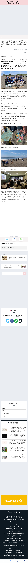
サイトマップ (15, 521)
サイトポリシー (21, 517)
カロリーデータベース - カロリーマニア (14, 550)
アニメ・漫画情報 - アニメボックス (14, 529)
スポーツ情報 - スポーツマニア (14, 535)
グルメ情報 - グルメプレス (14, 526)
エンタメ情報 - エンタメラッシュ (14, 528)
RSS (20, 323)
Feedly (16, 323)
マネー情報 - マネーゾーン (14, 536)
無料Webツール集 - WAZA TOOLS (14, 554)
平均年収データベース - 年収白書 (14, 552)
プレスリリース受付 (19, 519)
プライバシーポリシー (10, 517)
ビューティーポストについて (14, 516)
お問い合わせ (9, 519)
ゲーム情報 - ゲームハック (14, 531)
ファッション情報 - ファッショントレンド (14, 533)
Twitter (8, 323)
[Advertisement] (14, 20)
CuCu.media (6, 413)
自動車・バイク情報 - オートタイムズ (14, 540)
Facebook (12, 323)
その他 (3, 416)
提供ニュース (5, 410)
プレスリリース (11, 243)
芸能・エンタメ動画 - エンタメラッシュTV (14, 545)
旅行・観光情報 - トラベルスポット (14, 538)
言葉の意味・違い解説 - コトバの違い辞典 (14, 555)
